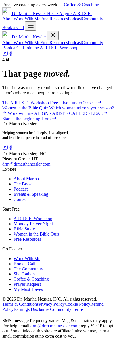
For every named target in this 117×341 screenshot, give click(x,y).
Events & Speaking (31, 194)
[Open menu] (30, 26)
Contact (21, 199)
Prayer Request (27, 284)
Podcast (75, 18)
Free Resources (54, 18)
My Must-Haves (28, 289)
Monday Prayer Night (33, 223)
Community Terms (66, 309)
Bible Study (24, 228)
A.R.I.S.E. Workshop (33, 218)
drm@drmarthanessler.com (26, 164)
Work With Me (27, 18)
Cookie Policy (77, 304)
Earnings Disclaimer (32, 309)
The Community (28, 268)
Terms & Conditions (20, 304)
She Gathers (24, 273)
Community (92, 18)
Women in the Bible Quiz (36, 234)
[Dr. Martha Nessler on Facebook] (11, 54)
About (8, 18)
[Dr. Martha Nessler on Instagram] (5, 54)
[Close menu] (52, 35)
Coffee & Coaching (81, 4)
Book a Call (13, 27)
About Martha (26, 178)
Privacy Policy (52, 304)
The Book (23, 183)
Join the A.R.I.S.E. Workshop (51, 47)
